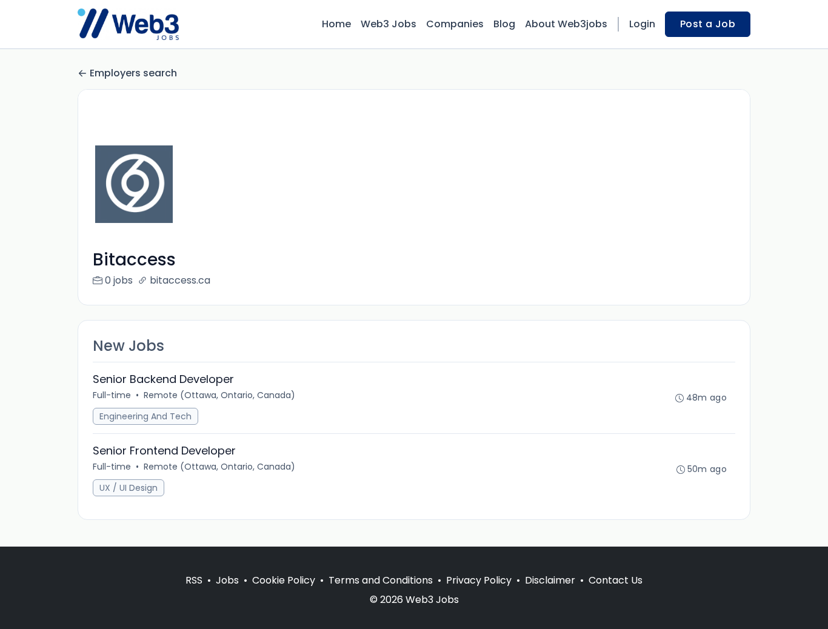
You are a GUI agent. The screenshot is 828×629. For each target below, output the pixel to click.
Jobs (227, 580)
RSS (193, 580)
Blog (504, 24)
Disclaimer (550, 580)
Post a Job (707, 24)
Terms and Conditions (381, 580)
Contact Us (616, 580)
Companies (455, 24)
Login (642, 24)
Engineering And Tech (145, 416)
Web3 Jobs (388, 24)
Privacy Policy (479, 580)
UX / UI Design (128, 488)
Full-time (112, 395)
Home (336, 24)
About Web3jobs (566, 24)
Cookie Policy (283, 580)
